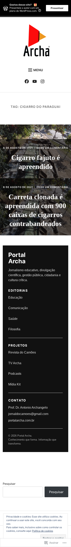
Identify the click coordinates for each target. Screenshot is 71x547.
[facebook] (27, 82)
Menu (38, 70)
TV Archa (14, 363)
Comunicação (18, 308)
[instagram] (43, 82)
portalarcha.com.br (21, 420)
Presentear (57, 8)
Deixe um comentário (52, 147)
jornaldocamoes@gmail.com (28, 414)
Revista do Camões (22, 352)
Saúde (13, 318)
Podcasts (14, 373)
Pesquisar (9, 483)
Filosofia (14, 329)
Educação (15, 297)
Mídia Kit (14, 384)
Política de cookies (42, 530)
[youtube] (35, 82)
